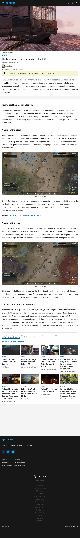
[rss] (3, 452)
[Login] (76, 3)
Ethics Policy (18, 460)
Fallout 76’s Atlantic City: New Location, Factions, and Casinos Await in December (69, 364)
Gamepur (40, 485)
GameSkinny (40, 504)
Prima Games (40, 491)
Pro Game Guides (40, 480)
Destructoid (40, 499)
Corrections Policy (19, 465)
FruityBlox (40, 515)
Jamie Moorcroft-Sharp (28, 367)
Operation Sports (40, 507)
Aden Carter (5, 367)
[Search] (69, 3)
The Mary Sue (40, 510)
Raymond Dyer (25, 399)
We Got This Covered (40, 496)
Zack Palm (63, 399)
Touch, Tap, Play (40, 513)
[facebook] (13, 452)
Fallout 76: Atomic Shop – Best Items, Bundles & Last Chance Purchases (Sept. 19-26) (10, 393)
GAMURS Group (74, 526)
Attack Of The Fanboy (40, 488)
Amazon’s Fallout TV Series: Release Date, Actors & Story (50, 363)
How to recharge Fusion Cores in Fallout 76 (28, 361)
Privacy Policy (6, 462)
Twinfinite (40, 483)
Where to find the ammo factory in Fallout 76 (26, 216)
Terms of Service (7, 465)
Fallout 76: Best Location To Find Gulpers (9, 361)
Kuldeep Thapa (45, 394)
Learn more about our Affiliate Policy (11, 337)
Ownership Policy (19, 462)
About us (4, 460)
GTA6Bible (40, 521)
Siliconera (40, 494)
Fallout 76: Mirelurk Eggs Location (49, 390)
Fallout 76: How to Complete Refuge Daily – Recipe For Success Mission (68, 392)
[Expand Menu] (73, 3)
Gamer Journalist (40, 502)
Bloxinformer (40, 518)
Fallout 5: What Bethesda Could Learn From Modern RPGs (30, 392)
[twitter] (8, 452)
